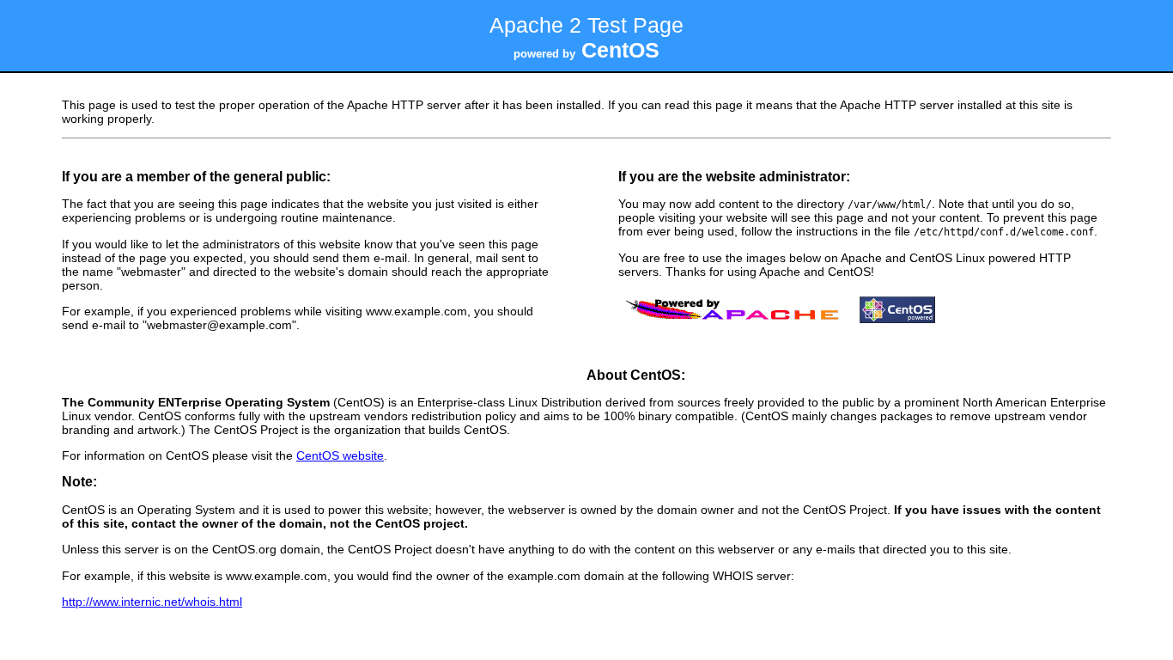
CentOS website (340, 455)
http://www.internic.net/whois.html (152, 601)
